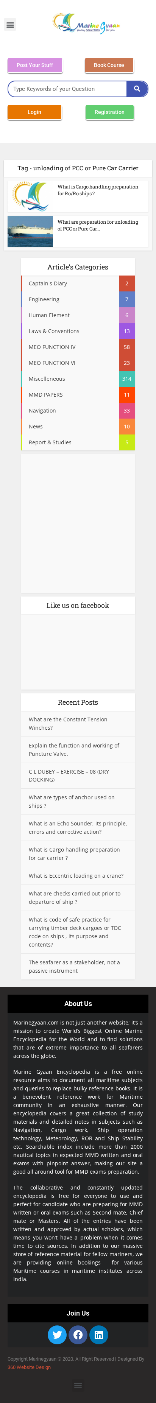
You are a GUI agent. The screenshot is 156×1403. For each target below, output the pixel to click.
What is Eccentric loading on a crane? (76, 875)
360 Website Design (29, 1367)
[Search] (137, 89)
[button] (10, 24)
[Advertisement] (78, 525)
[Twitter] (57, 1334)
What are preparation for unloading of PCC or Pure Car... (98, 225)
